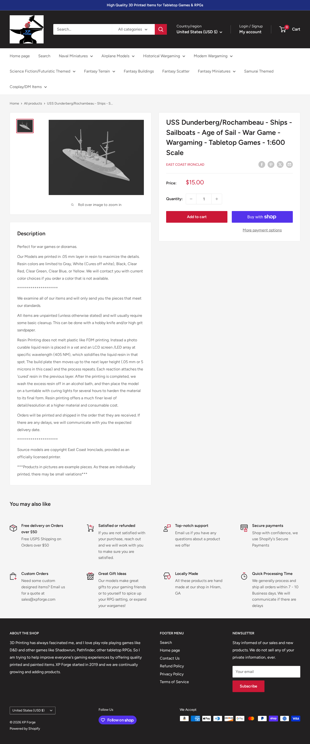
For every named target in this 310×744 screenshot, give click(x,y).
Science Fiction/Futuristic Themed (40, 71)
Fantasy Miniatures (214, 71)
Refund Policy (172, 666)
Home (14, 103)
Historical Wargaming (161, 56)
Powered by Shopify (25, 729)
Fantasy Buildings (139, 71)
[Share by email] (289, 164)
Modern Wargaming (210, 56)
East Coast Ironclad (185, 165)
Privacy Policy (172, 674)
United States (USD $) (28, 710)
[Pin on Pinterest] (271, 164)
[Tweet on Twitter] (280, 164)
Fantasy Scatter (175, 71)
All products (33, 103)
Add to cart (197, 216)
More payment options (262, 230)
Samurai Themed (258, 71)
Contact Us (169, 658)
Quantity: (174, 198)
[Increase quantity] (217, 199)
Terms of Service (174, 681)
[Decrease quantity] (191, 199)
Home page (20, 56)
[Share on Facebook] (261, 164)
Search (44, 56)
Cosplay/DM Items (26, 86)
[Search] (161, 29)
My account (250, 31)
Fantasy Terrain (97, 71)
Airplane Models (115, 56)
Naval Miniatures (73, 56)
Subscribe (248, 686)
